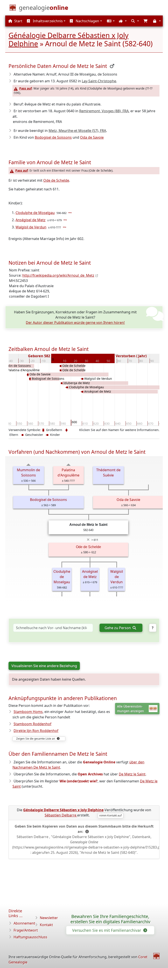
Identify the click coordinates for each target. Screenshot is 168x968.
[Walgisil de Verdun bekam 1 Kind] (65, 227)
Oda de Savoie (92, 137)
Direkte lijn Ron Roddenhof (36, 730)
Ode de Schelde (56, 180)
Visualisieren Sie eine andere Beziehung (44, 665)
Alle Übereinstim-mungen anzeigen (130, 708)
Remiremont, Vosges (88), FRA (104, 111)
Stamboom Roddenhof (32, 723)
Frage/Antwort (26, 930)
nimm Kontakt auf (110, 815)
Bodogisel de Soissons (53, 137)
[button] (110, 21)
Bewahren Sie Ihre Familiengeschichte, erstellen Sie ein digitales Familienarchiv (110, 919)
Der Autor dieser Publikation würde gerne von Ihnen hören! (75, 322)
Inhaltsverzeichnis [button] (47, 21)
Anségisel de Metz (31, 219)
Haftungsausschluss (30, 937)
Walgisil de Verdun (31, 227)
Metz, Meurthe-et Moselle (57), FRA (77, 130)
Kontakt (46, 924)
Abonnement (24, 923)
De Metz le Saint (132, 774)
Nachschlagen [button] (87, 21)
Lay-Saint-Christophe (99, 81)
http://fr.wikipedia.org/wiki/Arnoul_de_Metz (58, 275)
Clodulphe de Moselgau (35, 212)
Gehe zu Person (118, 627)
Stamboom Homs (28, 711)
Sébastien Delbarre (61, 815)
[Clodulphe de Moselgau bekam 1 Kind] (70, 212)
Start (17, 21)
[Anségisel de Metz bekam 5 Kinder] (66, 219)
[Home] (156, 956)
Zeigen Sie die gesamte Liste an (36, 738)
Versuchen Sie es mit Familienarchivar (107, 930)
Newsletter (49, 917)
